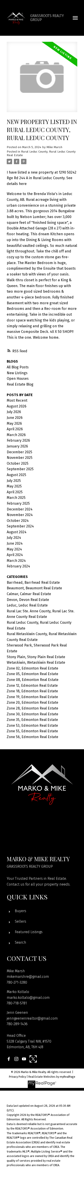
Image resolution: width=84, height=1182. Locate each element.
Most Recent (17, 400)
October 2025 (17, 463)
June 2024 (15, 543)
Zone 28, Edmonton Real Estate (32, 708)
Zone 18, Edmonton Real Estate (32, 691)
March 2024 (16, 560)
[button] (9, 1059)
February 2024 (18, 566)
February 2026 (18, 440)
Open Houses (18, 378)
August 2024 (16, 532)
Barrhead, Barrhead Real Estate (33, 582)
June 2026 (15, 418)
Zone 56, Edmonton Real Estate (32, 737)
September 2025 (20, 469)
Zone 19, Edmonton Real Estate (32, 697)
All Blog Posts (18, 367)
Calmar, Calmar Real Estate (29, 594)
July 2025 (14, 481)
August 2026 (16, 406)
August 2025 (16, 475)
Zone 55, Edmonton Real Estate (32, 731)
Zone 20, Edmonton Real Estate (32, 702)
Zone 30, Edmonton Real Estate (32, 714)
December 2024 (19, 509)
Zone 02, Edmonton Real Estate (32, 668)
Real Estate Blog (20, 384)
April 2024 (15, 555)
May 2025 (14, 486)
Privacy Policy (17, 1076)
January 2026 (17, 446)
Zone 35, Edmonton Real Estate (32, 720)
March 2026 (16, 435)
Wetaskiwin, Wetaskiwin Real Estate (36, 662)
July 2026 (14, 412)
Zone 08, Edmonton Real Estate (32, 680)
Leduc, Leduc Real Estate (27, 605)
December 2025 (19, 452)
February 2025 (18, 503)
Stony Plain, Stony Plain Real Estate (36, 657)
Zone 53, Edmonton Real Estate (32, 725)
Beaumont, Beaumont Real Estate (34, 588)
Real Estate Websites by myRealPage (51, 1076)
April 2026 (15, 429)
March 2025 (16, 497)
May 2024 (14, 549)
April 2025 (15, 492)
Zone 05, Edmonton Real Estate (32, 674)
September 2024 (20, 526)
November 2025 (19, 458)
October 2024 (18, 521)
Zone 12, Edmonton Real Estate (32, 685)
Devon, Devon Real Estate (28, 600)
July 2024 (14, 537)
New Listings (17, 373)
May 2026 (14, 423)
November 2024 (20, 515)
